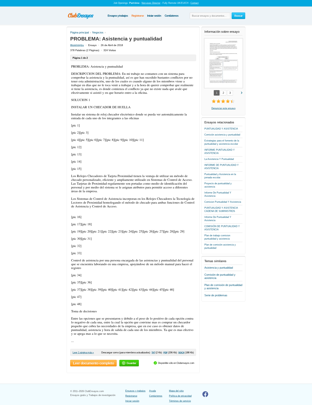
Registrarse (137, 15)
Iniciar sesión (154, 15)
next (241, 92)
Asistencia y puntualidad (218, 267)
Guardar (131, 363)
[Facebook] (205, 396)
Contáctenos (171, 15)
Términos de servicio (180, 401)
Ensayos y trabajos (118, 15)
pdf (165, 352)
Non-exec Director (151, 3)
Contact (194, 3)
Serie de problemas (215, 295)
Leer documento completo (93, 363)
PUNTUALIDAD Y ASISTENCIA (221, 128)
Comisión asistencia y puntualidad (222, 134)
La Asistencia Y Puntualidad (219, 159)
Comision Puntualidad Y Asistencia (222, 202)
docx (181, 352)
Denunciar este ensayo (223, 108)
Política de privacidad (180, 396)
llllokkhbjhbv (77, 45)
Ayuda (152, 390)
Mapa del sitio (176, 390)
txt (153, 352)
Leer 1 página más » (83, 352)
